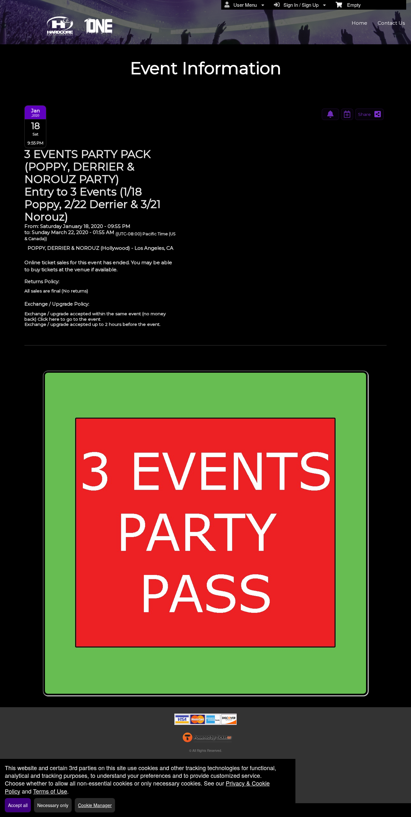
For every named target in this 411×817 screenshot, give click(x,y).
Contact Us (391, 23)
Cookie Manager (95, 805)
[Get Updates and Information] (330, 114)
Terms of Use (50, 791)
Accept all (18, 805)
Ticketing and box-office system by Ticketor (207, 738)
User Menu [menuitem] (244, 4)
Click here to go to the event (69, 319)
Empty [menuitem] (351, 4)
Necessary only (52, 805)
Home (359, 23)
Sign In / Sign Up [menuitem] (300, 4)
